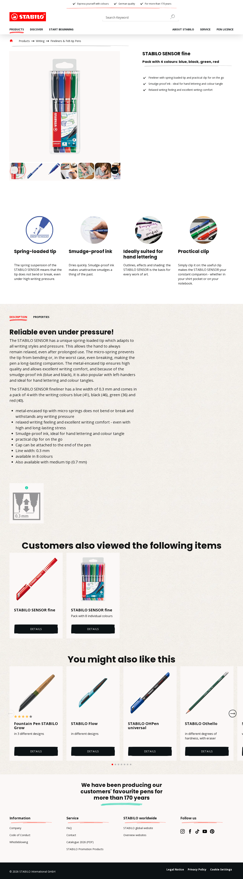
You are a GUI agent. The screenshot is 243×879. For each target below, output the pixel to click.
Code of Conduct (19, 835)
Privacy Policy (197, 869)
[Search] (174, 16)
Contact (71, 835)
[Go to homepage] (28, 16)
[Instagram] (182, 831)
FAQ (69, 828)
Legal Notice (175, 869)
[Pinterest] (212, 831)
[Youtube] (205, 831)
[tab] (21, 316)
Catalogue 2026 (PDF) (80, 842)
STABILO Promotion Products (84, 849)
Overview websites (134, 835)
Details (36, 629)
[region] (64, 116)
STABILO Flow (84, 724)
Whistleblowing (18, 842)
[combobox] (140, 18)
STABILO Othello (201, 724)
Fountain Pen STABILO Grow (36, 726)
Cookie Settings (221, 869)
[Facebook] (190, 831)
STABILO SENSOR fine (34, 610)
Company (15, 828)
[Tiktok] (197, 831)
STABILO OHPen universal (143, 726)
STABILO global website (138, 828)
